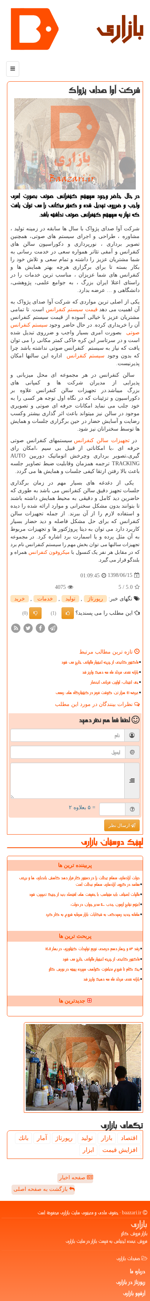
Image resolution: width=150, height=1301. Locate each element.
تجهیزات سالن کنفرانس (101, 440)
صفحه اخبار (73, 1177)
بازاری (120, 27)
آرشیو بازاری (134, 1293)
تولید (70, 599)
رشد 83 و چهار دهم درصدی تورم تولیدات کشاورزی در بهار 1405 (92, 949)
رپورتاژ (95, 599)
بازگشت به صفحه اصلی (41, 1189)
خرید (19, 599)
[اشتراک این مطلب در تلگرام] (52, 627)
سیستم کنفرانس (86, 356)
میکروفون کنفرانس (49, 552)
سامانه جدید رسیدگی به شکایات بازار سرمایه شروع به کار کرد (93, 914)
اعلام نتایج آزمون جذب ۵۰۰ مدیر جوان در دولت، (105, 904)
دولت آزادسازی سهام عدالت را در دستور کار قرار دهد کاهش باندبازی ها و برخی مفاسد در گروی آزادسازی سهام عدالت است (79, 881)
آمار (42, 1138)
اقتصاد (129, 1138)
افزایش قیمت (119, 1150)
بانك (23, 1138)
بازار (106, 1138)
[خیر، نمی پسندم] (35, 613)
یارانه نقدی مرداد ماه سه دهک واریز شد (110, 672)
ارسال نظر (119, 825)
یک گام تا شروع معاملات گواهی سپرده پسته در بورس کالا (94, 969)
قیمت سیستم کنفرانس (72, 309)
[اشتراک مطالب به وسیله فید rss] (15, 627)
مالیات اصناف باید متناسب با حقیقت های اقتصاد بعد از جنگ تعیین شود (84, 894)
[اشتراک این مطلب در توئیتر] (28, 627)
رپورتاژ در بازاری (130, 1282)
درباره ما (137, 1271)
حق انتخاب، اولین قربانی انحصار (114, 682)
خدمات (45, 599)
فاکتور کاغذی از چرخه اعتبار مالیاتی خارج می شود (100, 662)
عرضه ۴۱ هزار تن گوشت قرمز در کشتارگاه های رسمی (96, 692)
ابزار (88, 1150)
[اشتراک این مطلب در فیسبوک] (40, 627)
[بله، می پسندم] (68, 613)
